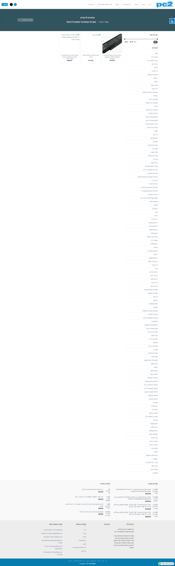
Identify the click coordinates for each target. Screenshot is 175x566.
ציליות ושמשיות (153, 431)
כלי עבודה (155, 265)
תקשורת (155, 473)
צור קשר (91, 4)
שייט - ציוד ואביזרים (152, 462)
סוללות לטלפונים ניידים (151, 385)
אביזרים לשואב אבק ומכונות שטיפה (147, 177)
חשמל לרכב (154, 240)
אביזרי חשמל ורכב (152, 61)
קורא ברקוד (154, 438)
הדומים (155, 78)
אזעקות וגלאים (153, 202)
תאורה (156, 131)
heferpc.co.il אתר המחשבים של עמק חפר (52, 553)
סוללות (156, 367)
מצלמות (155, 343)
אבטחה (155, 96)
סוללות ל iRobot (153, 378)
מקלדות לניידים (153, 346)
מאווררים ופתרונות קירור (151, 290)
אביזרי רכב (154, 180)
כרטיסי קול (154, 283)
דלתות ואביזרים (153, 226)
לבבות (156, 68)
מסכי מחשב (154, 336)
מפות (156, 53)
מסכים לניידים (153, 339)
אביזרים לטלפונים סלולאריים (149, 187)
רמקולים (155, 459)
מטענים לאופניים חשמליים (150, 311)
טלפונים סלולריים (152, 251)
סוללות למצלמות (153, 395)
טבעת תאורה (154, 244)
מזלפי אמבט (154, 152)
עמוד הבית (104, 21)
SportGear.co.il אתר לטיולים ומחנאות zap (53, 547)
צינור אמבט (154, 163)
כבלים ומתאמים (153, 258)
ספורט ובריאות (153, 413)
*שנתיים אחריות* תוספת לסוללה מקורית (90, 56)
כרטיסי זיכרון (154, 276)
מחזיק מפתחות (153, 304)
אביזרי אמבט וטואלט (152, 124)
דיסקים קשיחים (153, 223)
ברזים (156, 106)
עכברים (155, 420)
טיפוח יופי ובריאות (152, 128)
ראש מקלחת (154, 138)
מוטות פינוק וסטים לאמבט (150, 92)
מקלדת (156, 350)
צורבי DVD (154, 427)
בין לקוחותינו (127, 4)
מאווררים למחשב (153, 293)
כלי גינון (155, 135)
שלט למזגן (155, 466)
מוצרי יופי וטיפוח (153, 156)
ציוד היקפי (155, 89)
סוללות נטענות (153, 399)
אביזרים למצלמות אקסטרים (150, 191)
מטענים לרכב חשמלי (152, 103)
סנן (155, 42)
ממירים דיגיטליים (153, 332)
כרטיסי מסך (154, 279)
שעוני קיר (155, 149)
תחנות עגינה (154, 469)
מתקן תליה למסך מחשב (151, 360)
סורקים (155, 402)
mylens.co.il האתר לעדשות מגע (52, 537)
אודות (136, 4)
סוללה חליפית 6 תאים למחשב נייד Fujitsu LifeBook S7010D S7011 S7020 (69, 56)
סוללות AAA (154, 371)
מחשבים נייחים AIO (152, 110)
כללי (156, 269)
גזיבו (156, 212)
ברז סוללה (155, 71)
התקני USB (154, 233)
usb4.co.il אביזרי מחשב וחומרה (53, 530)
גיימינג (156, 216)
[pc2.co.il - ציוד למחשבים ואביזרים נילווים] (164, 4)
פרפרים (155, 159)
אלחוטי (155, 205)
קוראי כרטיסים (153, 445)
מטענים (155, 307)
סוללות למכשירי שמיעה (151, 392)
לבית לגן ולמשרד (153, 113)
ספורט (156, 82)
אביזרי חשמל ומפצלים (151, 166)
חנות (143, 4)
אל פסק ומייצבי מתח (152, 117)
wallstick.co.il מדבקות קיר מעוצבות (51, 533)
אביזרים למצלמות (153, 173)
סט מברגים (154, 406)
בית (150, 4)
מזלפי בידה (154, 57)
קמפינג (156, 452)
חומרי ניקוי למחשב (152, 237)
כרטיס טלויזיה (153, 272)
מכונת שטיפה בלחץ (152, 328)
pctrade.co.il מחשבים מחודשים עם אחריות (51, 541)
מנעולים (155, 142)
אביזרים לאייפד (153, 184)
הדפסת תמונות (153, 230)
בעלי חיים (155, 64)
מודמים (156, 300)
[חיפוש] (15, 4)
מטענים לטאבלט (153, 314)
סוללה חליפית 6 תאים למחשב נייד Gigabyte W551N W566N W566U (112, 56)
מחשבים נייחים (153, 99)
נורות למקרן (154, 364)
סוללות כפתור (154, 374)
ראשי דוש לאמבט (153, 145)
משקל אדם (154, 357)
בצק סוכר (155, 209)
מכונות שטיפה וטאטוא (151, 325)
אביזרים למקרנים (153, 194)
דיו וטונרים (154, 219)
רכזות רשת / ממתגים (152, 455)
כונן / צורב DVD (153, 261)
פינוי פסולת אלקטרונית (105, 4)
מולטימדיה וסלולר (152, 75)
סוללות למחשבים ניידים (151, 388)
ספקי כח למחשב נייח (151, 417)
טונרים (156, 247)
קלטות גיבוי (154, 448)
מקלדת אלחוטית (153, 353)
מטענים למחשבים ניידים (150, 318)
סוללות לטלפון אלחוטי (151, 381)
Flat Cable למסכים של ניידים (149, 198)
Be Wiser (93, 563)
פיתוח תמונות (154, 424)
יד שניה (155, 254)
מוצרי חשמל (154, 85)
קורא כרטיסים (153, 441)
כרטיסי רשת (154, 286)
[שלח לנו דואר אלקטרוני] (11, 4)
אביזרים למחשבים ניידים (150, 170)
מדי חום (155, 297)
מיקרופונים (154, 321)
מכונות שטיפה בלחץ (152, 120)
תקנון (117, 4)
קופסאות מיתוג (153, 434)
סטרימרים (155, 410)
